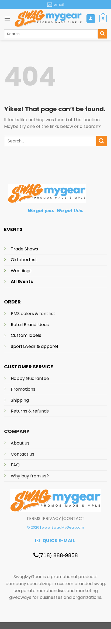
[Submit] (101, 141)
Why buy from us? (30, 476)
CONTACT (74, 518)
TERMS (33, 518)
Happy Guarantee (30, 378)
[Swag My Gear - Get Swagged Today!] (48, 18)
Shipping (20, 400)
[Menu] (7, 18)
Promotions (23, 389)
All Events (22, 281)
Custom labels (26, 335)
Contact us (22, 454)
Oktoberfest (24, 260)
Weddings (21, 271)
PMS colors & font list (33, 313)
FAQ (15, 465)
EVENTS (13, 229)
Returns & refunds (30, 411)
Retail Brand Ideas (30, 325)
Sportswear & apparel (34, 346)
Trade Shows (24, 249)
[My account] (90, 18)
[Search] (102, 34)
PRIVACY (52, 518)
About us (20, 443)
